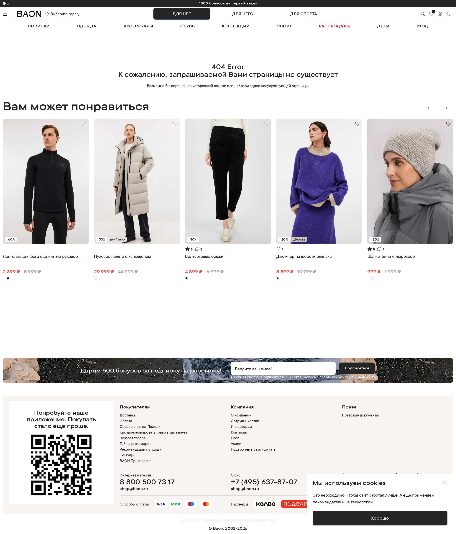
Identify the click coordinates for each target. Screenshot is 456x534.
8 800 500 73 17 (147, 482)
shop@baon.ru (134, 488)
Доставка (128, 415)
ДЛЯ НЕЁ (182, 13)
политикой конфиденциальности (347, 377)
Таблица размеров (135, 443)
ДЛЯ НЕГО (242, 13)
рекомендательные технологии (343, 501)
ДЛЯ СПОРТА (303, 13)
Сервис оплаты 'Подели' (140, 426)
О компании (241, 415)
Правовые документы (360, 415)
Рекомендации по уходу (140, 449)
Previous (429, 108)
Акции (236, 443)
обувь (187, 26)
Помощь (127, 455)
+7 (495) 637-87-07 (264, 482)
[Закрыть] (444, 483)
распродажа (334, 26)
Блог (235, 438)
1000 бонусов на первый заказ (228, 3)
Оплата (126, 420)
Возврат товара (133, 438)
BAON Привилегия (135, 460)
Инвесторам (241, 426)
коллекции (236, 26)
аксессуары (138, 26)
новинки (39, 26)
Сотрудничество (245, 420)
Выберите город (57, 13)
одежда (86, 26)
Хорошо (380, 518)
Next (445, 108)
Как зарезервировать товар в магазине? (153, 432)
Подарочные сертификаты (253, 449)
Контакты (239, 432)
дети (383, 26)
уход (422, 26)
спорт (284, 26)
